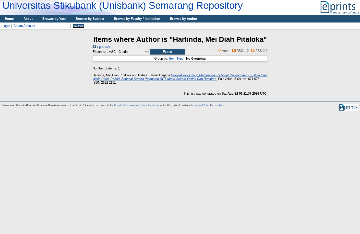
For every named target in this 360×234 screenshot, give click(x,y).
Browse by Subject (90, 19)
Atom (225, 51)
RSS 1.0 (242, 51)
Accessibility (217, 105)
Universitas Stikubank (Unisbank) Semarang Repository (122, 5)
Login (6, 26)
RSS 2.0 (260, 51)
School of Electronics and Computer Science (137, 105)
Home (9, 19)
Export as (99, 52)
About (28, 19)
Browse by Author (183, 19)
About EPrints (202, 105)
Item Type (176, 58)
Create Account (24, 26)
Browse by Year (54, 19)
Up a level (103, 47)
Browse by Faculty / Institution (137, 19)
